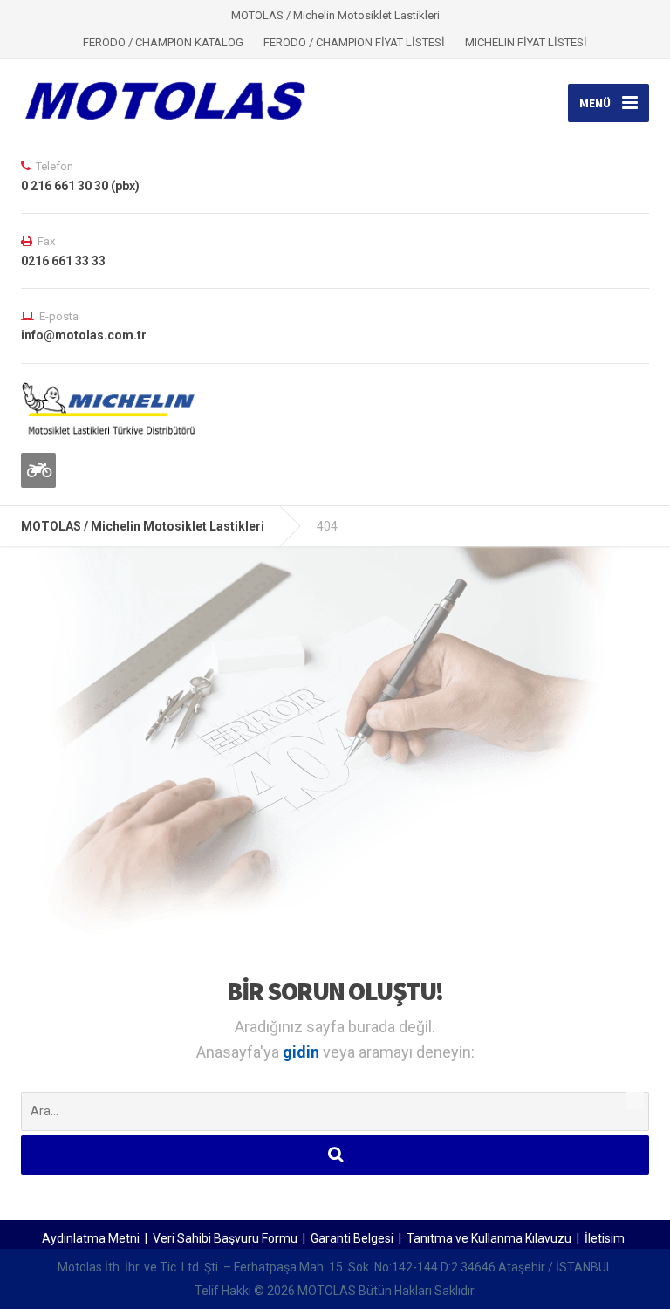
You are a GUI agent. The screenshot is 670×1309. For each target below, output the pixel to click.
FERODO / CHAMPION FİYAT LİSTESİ (354, 42)
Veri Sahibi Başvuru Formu (225, 1238)
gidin (303, 1052)
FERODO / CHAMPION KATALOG (163, 42)
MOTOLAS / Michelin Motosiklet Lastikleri (142, 526)
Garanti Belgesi (352, 1238)
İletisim (605, 1238)
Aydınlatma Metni (91, 1238)
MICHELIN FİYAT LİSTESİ (526, 42)
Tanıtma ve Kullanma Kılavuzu (489, 1238)
